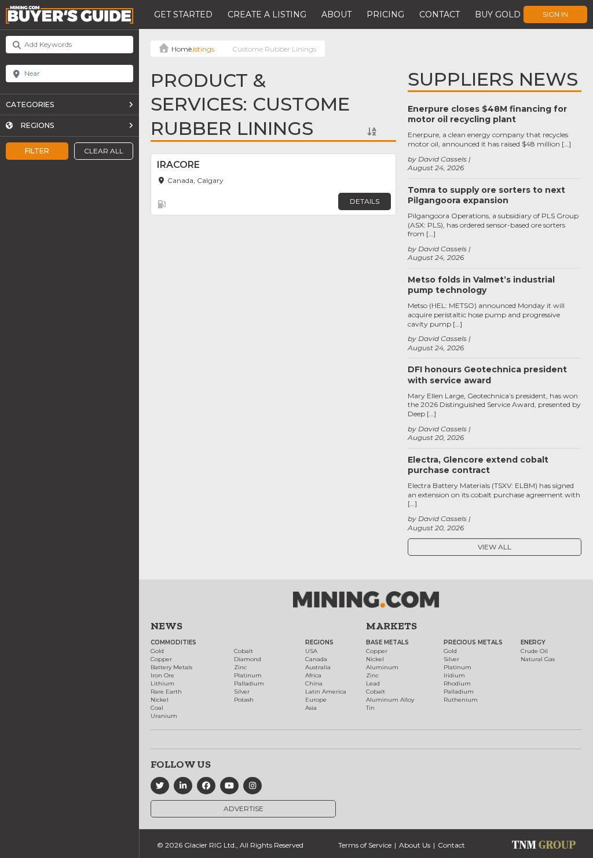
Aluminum (382, 667)
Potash (244, 699)
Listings (201, 49)
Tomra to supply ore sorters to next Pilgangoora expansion (486, 195)
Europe (316, 699)
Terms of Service (364, 845)
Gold (157, 651)
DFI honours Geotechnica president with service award (487, 374)
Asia (311, 708)
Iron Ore (162, 675)
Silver (242, 691)
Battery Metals (171, 667)
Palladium (249, 683)
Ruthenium (461, 699)
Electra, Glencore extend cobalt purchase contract (478, 464)
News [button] (166, 625)
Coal (157, 708)
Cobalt (243, 651)
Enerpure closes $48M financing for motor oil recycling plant (487, 114)
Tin (370, 708)
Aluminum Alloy (390, 699)
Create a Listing (267, 14)
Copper (161, 659)
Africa (313, 675)
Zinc (240, 667)
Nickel (160, 699)
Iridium (454, 675)
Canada (316, 659)
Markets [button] (391, 625)
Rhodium (457, 683)
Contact (439, 14)
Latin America (325, 691)
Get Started (183, 14)
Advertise (243, 808)
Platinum (248, 675)
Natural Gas (538, 659)
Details (364, 201)
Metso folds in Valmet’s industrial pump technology (481, 284)
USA (311, 651)
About (336, 14)
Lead (373, 683)
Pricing (385, 14)
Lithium (162, 683)
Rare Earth (166, 691)
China (314, 683)
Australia (318, 667)
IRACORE (178, 164)
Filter (37, 150)
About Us (414, 845)
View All (494, 546)
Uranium (164, 716)
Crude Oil (534, 651)
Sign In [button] (555, 14)
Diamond (247, 659)
